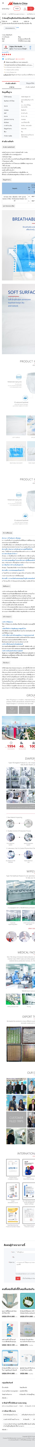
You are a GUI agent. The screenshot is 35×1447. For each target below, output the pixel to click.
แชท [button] (17, 27)
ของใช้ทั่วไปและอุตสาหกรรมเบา (16, 14)
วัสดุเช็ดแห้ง (23, 1387)
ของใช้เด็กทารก (31, 14)
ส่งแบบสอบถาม (10, 28)
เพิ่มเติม (4, 1429)
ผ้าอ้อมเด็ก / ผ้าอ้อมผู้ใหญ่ (27, 1394)
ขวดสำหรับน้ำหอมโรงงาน (11, 1419)
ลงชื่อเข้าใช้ (7, 75)
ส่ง (18, 1278)
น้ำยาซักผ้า (5, 1387)
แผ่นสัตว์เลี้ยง (24, 1391)
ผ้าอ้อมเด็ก (26, 1419)
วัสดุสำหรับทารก (7, 1394)
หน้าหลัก (4, 14)
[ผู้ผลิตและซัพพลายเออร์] (17, 3)
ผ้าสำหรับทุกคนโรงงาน (10, 1415)
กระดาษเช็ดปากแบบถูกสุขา (10, 1391)
